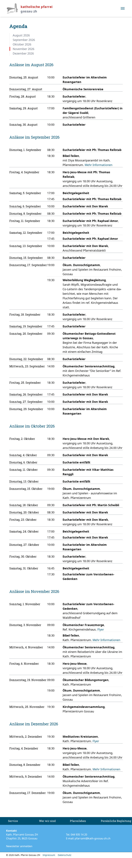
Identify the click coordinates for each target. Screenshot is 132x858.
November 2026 (23, 49)
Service (13, 821)
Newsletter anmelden (19, 846)
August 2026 (21, 35)
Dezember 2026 (23, 53)
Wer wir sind (47, 821)
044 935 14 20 (79, 834)
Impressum (49, 855)
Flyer (100, 629)
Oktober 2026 (22, 44)
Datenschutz (64, 855)
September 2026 (24, 40)
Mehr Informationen (98, 165)
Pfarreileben (78, 821)
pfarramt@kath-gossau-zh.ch (92, 838)
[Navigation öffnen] (123, 8)
